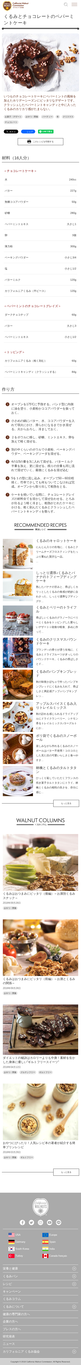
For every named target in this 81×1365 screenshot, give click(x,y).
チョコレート (11, 122)
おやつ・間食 (32, 117)
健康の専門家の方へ (16, 1314)
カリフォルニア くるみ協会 (21, 1351)
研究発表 (9, 1336)
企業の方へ (10, 1321)
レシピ (7, 1284)
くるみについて (13, 1306)
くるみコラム (12, 1298)
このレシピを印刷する (43, 141)
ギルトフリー (45, 1072)
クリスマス (68, 117)
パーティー (47, 117)
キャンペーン (12, 1291)
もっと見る (66, 803)
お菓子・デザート (13, 117)
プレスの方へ (12, 1329)
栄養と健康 (10, 1268)
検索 (66, 4)
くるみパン (10, 1276)
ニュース (9, 1343)
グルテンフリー (28, 1072)
